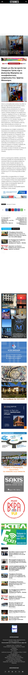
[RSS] (15, 671)
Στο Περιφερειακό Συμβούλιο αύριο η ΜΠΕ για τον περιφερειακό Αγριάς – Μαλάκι (17, 241)
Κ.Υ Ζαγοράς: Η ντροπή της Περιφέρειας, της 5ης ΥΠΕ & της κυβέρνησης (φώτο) (7, 220)
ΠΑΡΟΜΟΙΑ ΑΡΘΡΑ (6, 228)
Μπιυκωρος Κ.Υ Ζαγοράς (11, 204)
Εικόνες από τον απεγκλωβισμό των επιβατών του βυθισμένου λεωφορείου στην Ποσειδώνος (21, 221)
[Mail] (12, 671)
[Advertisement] (14, 18)
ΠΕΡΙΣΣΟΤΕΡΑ (15, 228)
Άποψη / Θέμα (3, 34)
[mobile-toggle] (2, 1)
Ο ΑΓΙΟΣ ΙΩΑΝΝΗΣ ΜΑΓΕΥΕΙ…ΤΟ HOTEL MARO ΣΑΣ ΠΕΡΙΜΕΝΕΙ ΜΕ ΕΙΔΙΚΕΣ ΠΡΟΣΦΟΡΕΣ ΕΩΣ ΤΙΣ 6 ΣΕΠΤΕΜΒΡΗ (18, 568)
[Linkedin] (15, 210)
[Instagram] (9, 671)
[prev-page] (2, 252)
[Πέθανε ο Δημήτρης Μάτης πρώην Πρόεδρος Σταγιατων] (4, 612)
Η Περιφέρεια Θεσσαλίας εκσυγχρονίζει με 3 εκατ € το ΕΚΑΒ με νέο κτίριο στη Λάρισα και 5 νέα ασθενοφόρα (17, 234)
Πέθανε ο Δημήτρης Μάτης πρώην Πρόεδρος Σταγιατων (17, 611)
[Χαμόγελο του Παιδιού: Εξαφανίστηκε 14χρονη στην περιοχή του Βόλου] (4, 247)
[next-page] (4, 252)
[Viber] (18, 210)
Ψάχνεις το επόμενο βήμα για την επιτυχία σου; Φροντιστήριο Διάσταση (17, 618)
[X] (9, 210)
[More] (24, 210)
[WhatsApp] (21, 210)
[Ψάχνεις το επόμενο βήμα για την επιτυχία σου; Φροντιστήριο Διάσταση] (4, 618)
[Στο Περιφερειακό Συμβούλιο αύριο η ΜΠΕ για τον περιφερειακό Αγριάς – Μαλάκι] (4, 241)
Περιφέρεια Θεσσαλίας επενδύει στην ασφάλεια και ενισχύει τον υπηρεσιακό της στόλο (17, 576)
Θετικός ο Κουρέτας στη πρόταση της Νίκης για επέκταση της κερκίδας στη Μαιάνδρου (17, 604)
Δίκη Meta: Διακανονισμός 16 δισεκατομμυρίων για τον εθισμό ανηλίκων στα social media (17, 553)
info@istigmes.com (15, 654)
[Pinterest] (12, 210)
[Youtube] (22, 671)
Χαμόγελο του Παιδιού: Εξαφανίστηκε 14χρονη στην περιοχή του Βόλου (16, 247)
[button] (26, 1)
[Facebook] (6, 210)
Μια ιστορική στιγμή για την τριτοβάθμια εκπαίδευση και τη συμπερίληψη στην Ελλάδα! (17, 561)
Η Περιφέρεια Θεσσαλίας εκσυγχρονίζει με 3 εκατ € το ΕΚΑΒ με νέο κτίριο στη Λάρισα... (17, 583)
